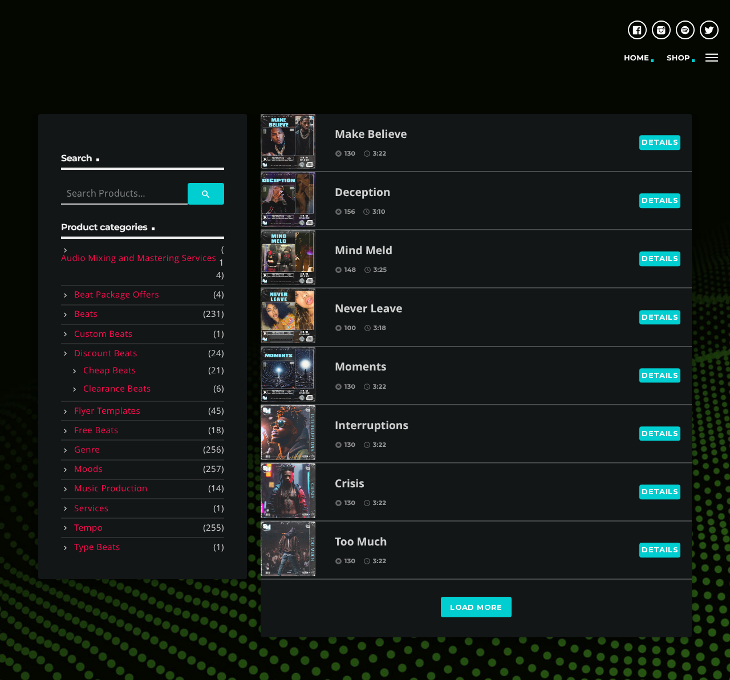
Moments (361, 367)
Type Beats (97, 547)
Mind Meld (363, 251)
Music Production (111, 488)
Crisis (349, 484)
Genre (87, 449)
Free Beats (96, 430)
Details (660, 141)
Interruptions (371, 426)
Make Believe (371, 134)
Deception (363, 192)
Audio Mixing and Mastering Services (138, 258)
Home (636, 58)
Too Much (361, 542)
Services (91, 508)
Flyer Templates (107, 411)
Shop (678, 58)
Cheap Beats (109, 370)
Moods (88, 469)
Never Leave (369, 309)
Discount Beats (105, 353)
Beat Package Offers (116, 294)
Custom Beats (103, 334)
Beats (86, 314)
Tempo (88, 528)
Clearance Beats (117, 388)
